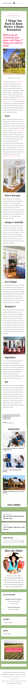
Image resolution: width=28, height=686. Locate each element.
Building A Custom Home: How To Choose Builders (13, 492)
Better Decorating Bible (14, 601)
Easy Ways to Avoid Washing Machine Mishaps (12, 470)
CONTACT (18, 681)
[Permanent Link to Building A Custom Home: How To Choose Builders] (14, 489)
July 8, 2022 (5, 494)
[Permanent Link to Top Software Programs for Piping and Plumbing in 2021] (14, 446)
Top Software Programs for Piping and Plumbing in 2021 (13, 449)
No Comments (13, 18)
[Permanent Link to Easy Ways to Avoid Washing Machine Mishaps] (14, 468)
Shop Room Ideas (13, 603)
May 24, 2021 (6, 451)
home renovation (8, 415)
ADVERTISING (18, 683)
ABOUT (13, 681)
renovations (7, 418)
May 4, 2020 (5, 472)
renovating (16, 415)
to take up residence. (19, 130)
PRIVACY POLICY (6, 681)
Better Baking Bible (14, 609)
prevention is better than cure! (11, 156)
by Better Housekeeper (13, 15)
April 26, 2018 (13, 13)
